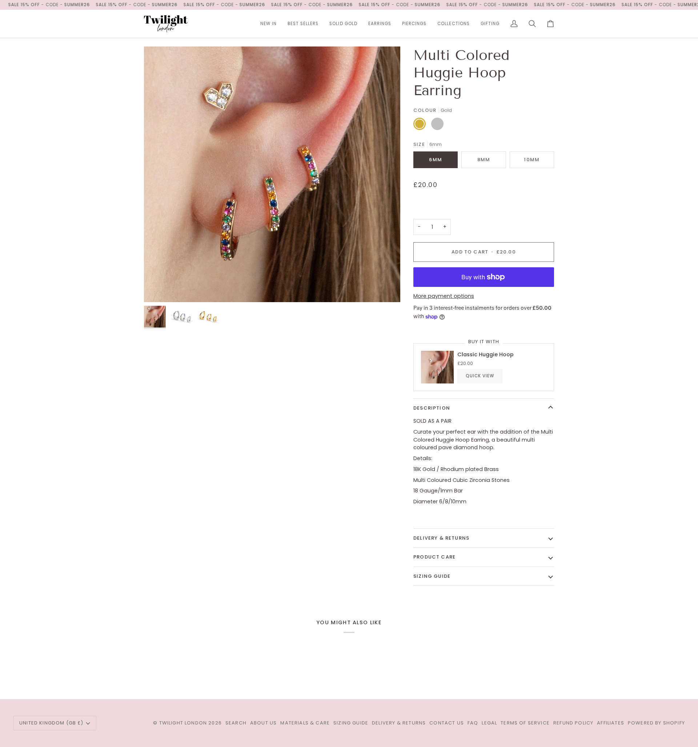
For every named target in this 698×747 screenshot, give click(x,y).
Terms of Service (525, 722)
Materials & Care (305, 722)
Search (235, 722)
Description (431, 408)
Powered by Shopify (656, 722)
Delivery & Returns (441, 538)
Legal (489, 722)
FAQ (473, 722)
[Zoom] (157, 288)
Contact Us (446, 722)
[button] (380, 24)
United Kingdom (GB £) (51, 722)
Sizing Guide (431, 576)
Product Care (434, 556)
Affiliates (610, 722)
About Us (263, 722)
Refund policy (573, 722)
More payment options (443, 296)
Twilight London (183, 722)
